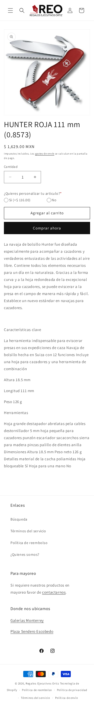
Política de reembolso (29, 542)
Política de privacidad (72, 690)
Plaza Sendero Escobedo (31, 631)
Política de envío (66, 698)
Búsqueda (18, 519)
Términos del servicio (28, 531)
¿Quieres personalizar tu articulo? (33, 193)
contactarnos (54, 592)
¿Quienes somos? (24, 554)
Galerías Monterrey (27, 620)
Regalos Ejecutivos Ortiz (42, 683)
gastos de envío (45, 153)
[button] (10, 10)
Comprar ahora (47, 228)
